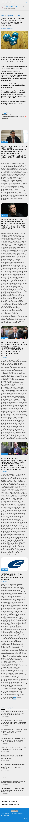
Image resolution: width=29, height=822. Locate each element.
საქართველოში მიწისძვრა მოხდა (10, 775)
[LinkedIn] (22, 819)
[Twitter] (6, 53)
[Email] (19, 53)
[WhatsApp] (12, 53)
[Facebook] (3, 2)
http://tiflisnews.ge (6, 114)
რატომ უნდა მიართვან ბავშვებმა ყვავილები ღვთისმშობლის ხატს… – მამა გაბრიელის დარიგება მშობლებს (12, 790)
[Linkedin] (6, 2)
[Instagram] (10, 2)
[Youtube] (13, 2)
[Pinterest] (9, 53)
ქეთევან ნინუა (6, 113)
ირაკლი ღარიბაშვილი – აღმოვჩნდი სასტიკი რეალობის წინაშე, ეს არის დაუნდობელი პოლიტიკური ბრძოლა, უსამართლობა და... (13, 740)
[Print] (22, 53)
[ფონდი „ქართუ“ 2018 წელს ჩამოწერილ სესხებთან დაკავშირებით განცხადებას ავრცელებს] (14, 564)
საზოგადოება (18, 16)
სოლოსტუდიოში (5, 815)
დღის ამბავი (6, 16)
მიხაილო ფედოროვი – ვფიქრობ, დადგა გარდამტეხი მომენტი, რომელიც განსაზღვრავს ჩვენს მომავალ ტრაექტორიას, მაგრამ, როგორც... (14, 722)
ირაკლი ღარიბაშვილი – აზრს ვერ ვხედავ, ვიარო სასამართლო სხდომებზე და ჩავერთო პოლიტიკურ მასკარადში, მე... (14, 731)
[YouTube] (26, 819)
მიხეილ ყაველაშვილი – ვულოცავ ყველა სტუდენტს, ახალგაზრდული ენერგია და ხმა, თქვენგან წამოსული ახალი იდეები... (12, 713)
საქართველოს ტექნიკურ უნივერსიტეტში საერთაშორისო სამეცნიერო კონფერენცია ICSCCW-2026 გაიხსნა (12, 757)
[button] (24, 7)
